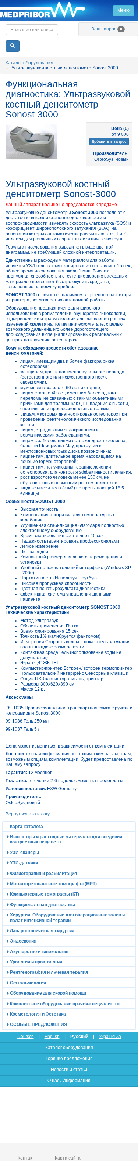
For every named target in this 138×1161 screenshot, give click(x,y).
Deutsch (25, 1036)
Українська (110, 1036)
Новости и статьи (69, 1069)
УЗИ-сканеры (24, 852)
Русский (79, 1036)
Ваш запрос (106, 29)
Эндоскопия (23, 941)
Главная (69, 10)
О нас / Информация (69, 1080)
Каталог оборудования (29, 62)
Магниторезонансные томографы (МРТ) (53, 883)
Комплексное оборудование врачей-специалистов (65, 1003)
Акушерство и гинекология (39, 951)
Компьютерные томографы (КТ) (44, 894)
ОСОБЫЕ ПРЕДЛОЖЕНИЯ (38, 1024)
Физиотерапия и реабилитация (43, 873)
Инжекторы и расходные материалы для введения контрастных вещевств (66, 839)
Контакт (26, 1158)
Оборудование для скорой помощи (48, 993)
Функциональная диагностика (42, 904)
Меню (123, 10)
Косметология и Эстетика (38, 1014)
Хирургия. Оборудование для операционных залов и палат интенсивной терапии (67, 917)
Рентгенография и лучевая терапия (49, 972)
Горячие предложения (69, 1058)
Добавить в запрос (109, 141)
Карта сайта (68, 1158)
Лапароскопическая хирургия (42, 930)
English (52, 1036)
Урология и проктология (36, 962)
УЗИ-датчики (24, 862)
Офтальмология (28, 982)
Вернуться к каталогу (28, 814)
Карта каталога (26, 826)
